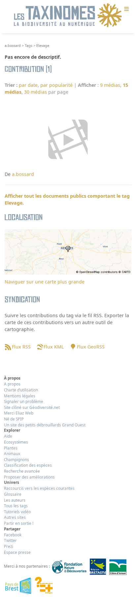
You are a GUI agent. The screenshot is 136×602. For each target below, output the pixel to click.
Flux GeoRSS (90, 347)
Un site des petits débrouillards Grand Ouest (44, 424)
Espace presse (17, 552)
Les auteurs (14, 500)
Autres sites (15, 517)
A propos (12, 383)
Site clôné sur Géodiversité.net (32, 407)
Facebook (12, 534)
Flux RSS (21, 347)
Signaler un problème (23, 401)
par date (28, 85)
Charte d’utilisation (21, 389)
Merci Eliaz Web (18, 413)
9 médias (110, 85)
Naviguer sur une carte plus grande (45, 282)
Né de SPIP (14, 418)
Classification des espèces (28, 465)
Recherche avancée (22, 471)
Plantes (10, 448)
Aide (8, 436)
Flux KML (54, 347)
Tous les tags (16, 505)
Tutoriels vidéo (17, 511)
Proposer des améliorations (29, 477)
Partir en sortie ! (18, 523)
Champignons (16, 459)
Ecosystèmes (16, 442)
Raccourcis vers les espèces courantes (39, 488)
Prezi (8, 546)
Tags (28, 45)
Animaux (12, 453)
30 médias (35, 92)
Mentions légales (19, 395)
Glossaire (12, 494)
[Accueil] (68, 15)
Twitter (10, 540)
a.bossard (13, 45)
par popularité (56, 85)
